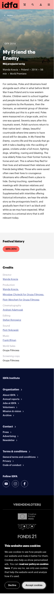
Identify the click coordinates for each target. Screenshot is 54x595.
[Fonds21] (27, 536)
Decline (12, 585)
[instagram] (15, 483)
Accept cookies (34, 585)
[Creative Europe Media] (27, 516)
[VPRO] (27, 527)
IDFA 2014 (11, 249)
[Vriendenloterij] (27, 504)
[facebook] (24, 483)
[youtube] (6, 483)
